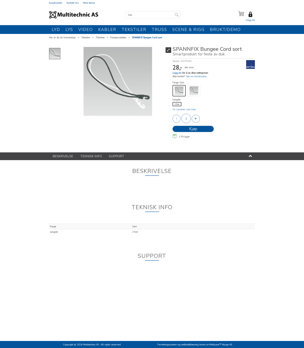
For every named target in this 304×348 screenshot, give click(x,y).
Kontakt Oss (73, 2)
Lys (69, 29)
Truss (159, 29)
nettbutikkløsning (190, 344)
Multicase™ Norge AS (220, 344)
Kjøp (193, 129)
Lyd (56, 29)
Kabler (107, 29)
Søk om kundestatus (196, 76)
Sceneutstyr (70, 37)
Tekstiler (134, 29)
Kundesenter (55, 2)
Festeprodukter (118, 37)
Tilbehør (100, 37)
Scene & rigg (188, 29)
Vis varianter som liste (184, 109)
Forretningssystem (167, 344)
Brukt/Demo (225, 29)
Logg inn (250, 19)
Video (85, 29)
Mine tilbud (89, 2)
